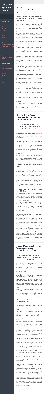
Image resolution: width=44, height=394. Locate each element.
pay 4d (3, 82)
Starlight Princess (4, 30)
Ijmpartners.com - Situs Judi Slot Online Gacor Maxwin (8, 7)
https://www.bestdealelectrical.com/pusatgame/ (9, 44)
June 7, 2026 (18, 13)
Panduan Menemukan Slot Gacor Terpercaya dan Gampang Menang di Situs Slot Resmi (28, 248)
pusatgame (3, 80)
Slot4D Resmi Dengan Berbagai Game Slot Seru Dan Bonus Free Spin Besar (28, 10)
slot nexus (3, 71)
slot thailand (4, 75)
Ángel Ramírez (24, 13)
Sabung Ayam (4, 39)
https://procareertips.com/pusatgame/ (7, 55)
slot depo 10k (4, 26)
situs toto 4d (24, 31)
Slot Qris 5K (4, 37)
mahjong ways (4, 77)
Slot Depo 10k (4, 33)
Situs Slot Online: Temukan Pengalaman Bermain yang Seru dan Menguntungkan (28, 117)
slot (2, 42)
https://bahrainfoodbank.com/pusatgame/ (8, 46)
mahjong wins (4, 73)
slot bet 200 (4, 28)
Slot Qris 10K (4, 35)
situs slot (25, 268)
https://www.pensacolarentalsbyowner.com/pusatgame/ (10, 53)
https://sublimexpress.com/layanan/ (7, 68)
